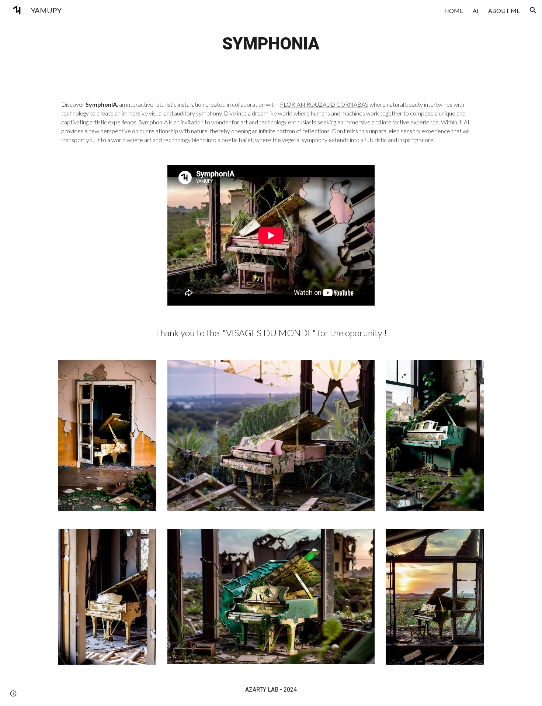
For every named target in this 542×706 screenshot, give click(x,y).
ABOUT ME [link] (504, 10)
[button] (533, 10)
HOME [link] (453, 10)
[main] (271, 44)
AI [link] (476, 10)
